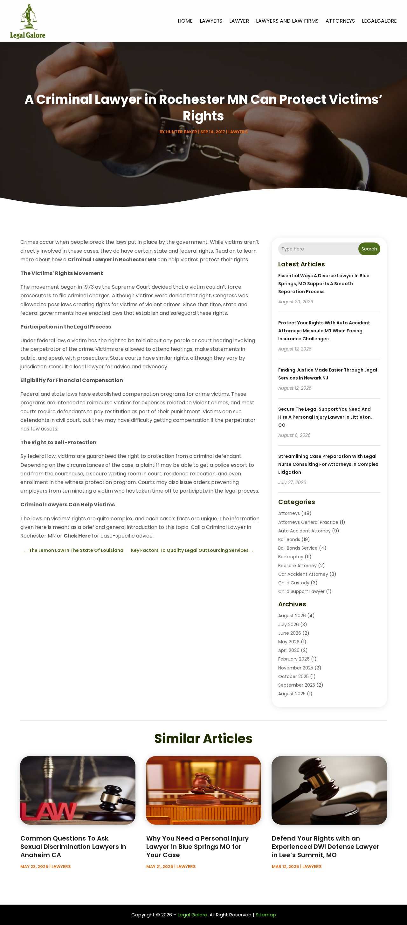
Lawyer (239, 21)
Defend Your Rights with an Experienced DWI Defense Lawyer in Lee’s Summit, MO (325, 846)
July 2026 (288, 624)
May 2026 (289, 642)
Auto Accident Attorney (304, 531)
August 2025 (292, 693)
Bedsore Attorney (297, 565)
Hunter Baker (181, 132)
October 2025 (293, 676)
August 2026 (292, 615)
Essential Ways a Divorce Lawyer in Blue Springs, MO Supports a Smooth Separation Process (323, 283)
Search (369, 249)
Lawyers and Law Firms (287, 21)
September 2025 (296, 685)
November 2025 (295, 668)
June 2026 (289, 633)
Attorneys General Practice (308, 522)
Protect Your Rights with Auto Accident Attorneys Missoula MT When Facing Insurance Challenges (324, 331)
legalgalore (379, 21)
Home (185, 21)
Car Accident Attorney (303, 574)
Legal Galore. (193, 914)
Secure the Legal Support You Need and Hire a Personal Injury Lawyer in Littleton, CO (325, 417)
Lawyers (211, 21)
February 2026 (294, 659)
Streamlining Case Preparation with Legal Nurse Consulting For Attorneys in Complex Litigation (328, 464)
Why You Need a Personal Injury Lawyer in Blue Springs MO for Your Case (197, 846)
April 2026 (289, 650)
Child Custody (293, 583)
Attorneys (340, 21)
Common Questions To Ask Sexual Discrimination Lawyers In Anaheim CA (73, 846)
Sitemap (266, 914)
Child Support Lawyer (301, 591)
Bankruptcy (290, 556)
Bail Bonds (289, 539)
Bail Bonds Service (298, 548)
